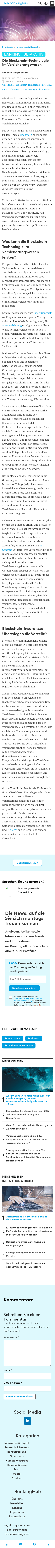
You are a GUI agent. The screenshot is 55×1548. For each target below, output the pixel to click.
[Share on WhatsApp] (48, 1544)
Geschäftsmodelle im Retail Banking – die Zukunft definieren (29, 1127)
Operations (17, 1456)
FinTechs (12, 830)
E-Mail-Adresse (13, 1382)
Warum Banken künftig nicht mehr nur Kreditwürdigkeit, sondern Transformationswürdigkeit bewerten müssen (28, 1100)
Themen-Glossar (17, 1465)
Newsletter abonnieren (24, 988)
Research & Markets (17, 1447)
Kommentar (11, 1337)
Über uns (17, 1499)
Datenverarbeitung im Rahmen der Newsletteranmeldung (28, 999)
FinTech (35, 1038)
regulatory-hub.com (17, 1525)
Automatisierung (12, 325)
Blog (17, 1469)
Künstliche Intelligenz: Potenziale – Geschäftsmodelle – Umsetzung (25, 1265)
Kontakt (17, 1507)
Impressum (17, 1512)
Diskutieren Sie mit (27, 862)
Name (8, 1370)
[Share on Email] (21, 1544)
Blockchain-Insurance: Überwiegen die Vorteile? (26, 89)
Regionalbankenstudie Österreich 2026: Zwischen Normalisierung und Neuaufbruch (28, 1114)
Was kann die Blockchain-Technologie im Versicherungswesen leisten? (27, 85)
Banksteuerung (16, 1451)
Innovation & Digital (27, 47)
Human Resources (16, 1460)
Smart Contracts (43, 313)
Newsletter (17, 1503)
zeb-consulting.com (17, 1534)
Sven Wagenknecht (17, 72)
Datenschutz (17, 1516)
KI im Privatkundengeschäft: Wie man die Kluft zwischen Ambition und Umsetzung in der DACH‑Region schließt (29, 1231)
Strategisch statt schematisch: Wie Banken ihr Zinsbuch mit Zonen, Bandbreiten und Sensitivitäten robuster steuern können (28, 1155)
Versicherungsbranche (20, 1045)
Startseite (7, 47)
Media (17, 1473)
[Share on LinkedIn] (7, 1544)
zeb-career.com (17, 1529)
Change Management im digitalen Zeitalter (25, 1254)
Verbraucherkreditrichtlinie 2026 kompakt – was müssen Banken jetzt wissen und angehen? (26, 1139)
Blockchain (26, 134)
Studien (17, 1478)
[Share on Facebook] (34, 1544)
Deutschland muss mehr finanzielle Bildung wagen (25, 1243)
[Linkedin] (27, 1421)
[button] (52, 3)
